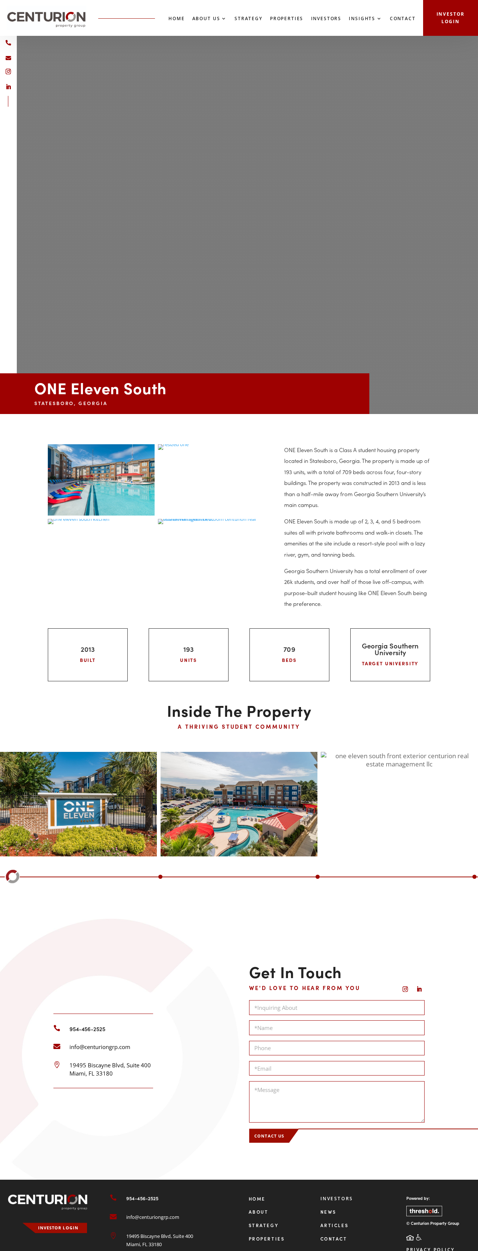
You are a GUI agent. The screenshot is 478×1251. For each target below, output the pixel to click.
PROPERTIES (267, 1238)
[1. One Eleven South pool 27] (101, 513)
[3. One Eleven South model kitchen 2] (78, 519)
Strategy (249, 19)
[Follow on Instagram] (8, 71)
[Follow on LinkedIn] (8, 86)
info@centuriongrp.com (99, 1047)
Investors (326, 19)
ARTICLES (334, 1225)
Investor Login (451, 18)
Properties (286, 19)
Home (176, 19)
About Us (206, 19)
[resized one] (173, 444)
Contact (403, 19)
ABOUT (259, 1211)
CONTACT (333, 1238)
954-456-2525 (87, 1029)
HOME (257, 1198)
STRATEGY (264, 1225)
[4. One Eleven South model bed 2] (211, 519)
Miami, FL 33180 (91, 1073)
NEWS (328, 1211)
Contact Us (269, 1136)
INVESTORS (336, 1198)
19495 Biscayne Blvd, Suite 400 (110, 1065)
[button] (3, 877)
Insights (362, 19)
